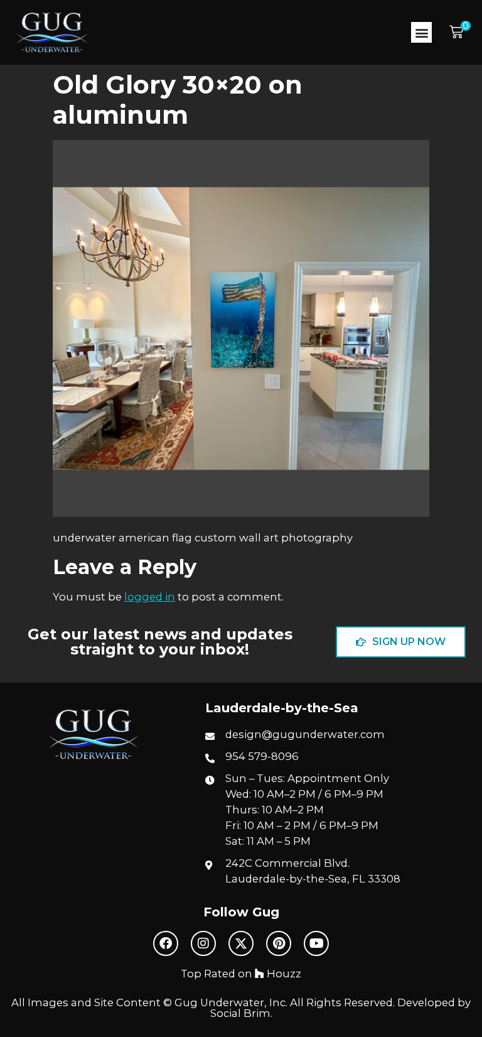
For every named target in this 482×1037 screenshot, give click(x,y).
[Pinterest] (278, 943)
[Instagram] (203, 943)
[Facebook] (165, 943)
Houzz (282, 973)
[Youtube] (316, 943)
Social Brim (240, 1013)
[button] (421, 32)
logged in (149, 596)
